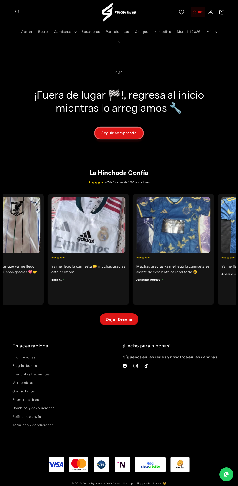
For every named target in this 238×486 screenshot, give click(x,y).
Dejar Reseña (119, 319)
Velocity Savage (94, 483)
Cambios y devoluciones (33, 408)
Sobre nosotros (25, 400)
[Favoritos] (181, 12)
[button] (17, 12)
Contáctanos (23, 391)
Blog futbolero (24, 366)
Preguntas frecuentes (31, 374)
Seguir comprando (119, 133)
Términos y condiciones (33, 425)
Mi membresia (24, 383)
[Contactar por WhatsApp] (226, 474)
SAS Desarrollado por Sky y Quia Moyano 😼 (136, 483)
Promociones (24, 357)
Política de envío (26, 417)
